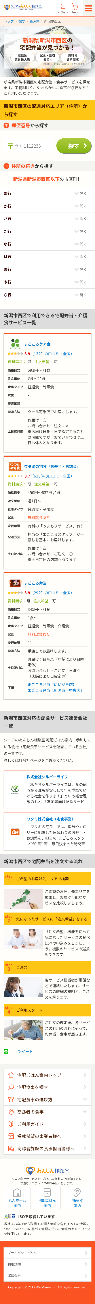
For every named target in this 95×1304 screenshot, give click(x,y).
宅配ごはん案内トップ (39, 1075)
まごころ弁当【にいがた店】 (52, 684)
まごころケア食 (37, 344)
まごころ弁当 (35, 583)
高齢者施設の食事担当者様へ (46, 1148)
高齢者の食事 (30, 1111)
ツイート (25, 1051)
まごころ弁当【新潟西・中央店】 (56, 690)
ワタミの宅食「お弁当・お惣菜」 (52, 466)
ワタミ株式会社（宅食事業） (51, 819)
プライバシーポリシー (24, 1252)
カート (75, 12)
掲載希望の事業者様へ (39, 1136)
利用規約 (14, 1264)
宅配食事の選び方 (35, 1099)
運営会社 (14, 1275)
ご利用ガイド (30, 1124)
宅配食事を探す (32, 1087)
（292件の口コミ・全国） (52, 592)
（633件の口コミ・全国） (52, 476)
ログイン (63, 12)
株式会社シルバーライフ (47, 776)
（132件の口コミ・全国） (52, 353)
